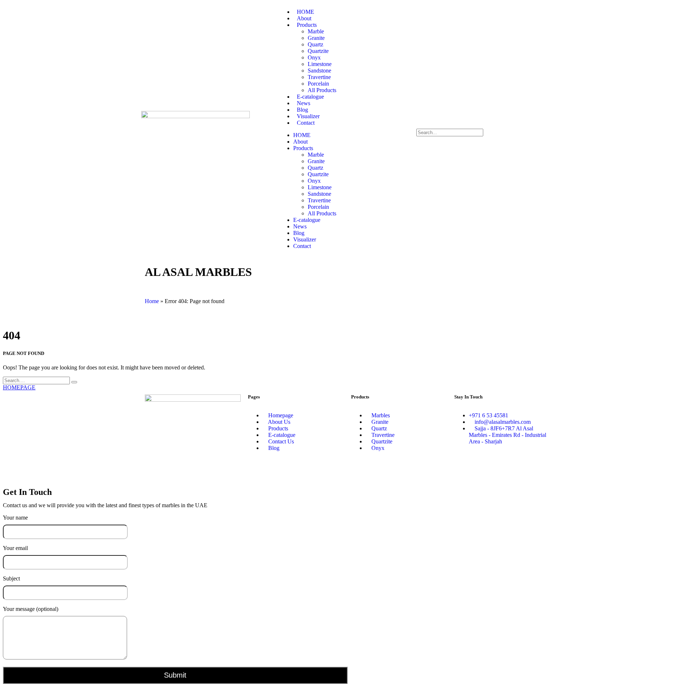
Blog (298, 233)
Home (152, 301)
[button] (485, 125)
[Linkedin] (502, 467)
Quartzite (318, 51)
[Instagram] (483, 467)
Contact (306, 123)
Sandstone (319, 70)
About (300, 141)
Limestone (320, 64)
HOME (302, 135)
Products (307, 25)
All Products (322, 213)
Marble (316, 31)
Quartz (315, 44)
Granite (316, 38)
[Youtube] (522, 467)
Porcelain (318, 83)
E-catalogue (306, 220)
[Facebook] (463, 467)
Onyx (314, 57)
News (300, 226)
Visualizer (304, 239)
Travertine (319, 77)
